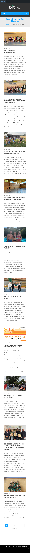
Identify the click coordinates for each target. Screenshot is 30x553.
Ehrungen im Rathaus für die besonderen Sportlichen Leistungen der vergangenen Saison (14, 446)
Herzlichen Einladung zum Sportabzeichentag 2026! (13, 346)
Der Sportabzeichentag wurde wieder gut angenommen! (14, 198)
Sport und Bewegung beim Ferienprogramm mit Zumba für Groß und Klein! (14, 101)
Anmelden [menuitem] (3, 1)
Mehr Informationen (12, 550)
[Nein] (28, 549)
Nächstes (14, 528)
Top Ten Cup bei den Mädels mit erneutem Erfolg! (14, 496)
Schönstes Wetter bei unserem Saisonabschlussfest (14, 152)
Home (7, 24)
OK (24, 550)
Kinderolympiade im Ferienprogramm (10, 51)
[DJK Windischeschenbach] (15, 7)
